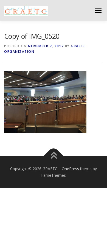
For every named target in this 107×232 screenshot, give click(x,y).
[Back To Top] (53, 156)
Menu (97, 10)
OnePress (70, 168)
